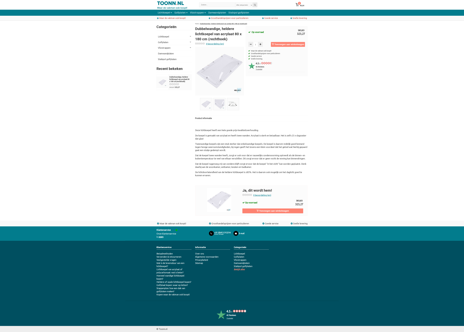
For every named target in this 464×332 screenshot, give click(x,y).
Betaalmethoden (164, 253)
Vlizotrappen (197, 12)
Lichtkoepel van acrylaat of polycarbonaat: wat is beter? (170, 271)
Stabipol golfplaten (238, 12)
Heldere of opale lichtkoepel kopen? (173, 282)
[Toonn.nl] (175, 5)
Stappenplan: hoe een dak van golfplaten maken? (170, 290)
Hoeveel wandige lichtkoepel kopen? (170, 277)
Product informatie (203, 118)
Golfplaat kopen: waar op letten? (172, 285)
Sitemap (199, 263)
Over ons (199, 253)
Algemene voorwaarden (206, 257)
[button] (300, 5)
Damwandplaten (217, 12)
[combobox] (244, 4)
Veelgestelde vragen (166, 260)
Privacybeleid (201, 260)
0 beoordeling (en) (215, 44)
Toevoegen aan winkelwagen (289, 44)
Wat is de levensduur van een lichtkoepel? (170, 264)
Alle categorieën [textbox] (242, 5)
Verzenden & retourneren (168, 257)
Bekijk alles (239, 269)
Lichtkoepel (164, 12)
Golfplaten (180, 12)
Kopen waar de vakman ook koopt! (173, 294)
